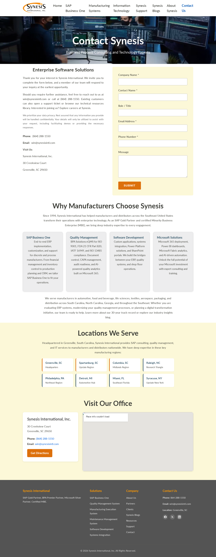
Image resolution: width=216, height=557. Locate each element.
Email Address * (127, 121)
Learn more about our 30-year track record (110, 312)
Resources (131, 520)
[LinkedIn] (179, 517)
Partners (130, 503)
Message (123, 152)
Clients (129, 509)
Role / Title (124, 105)
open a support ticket (47, 103)
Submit (129, 185)
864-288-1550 (178, 497)
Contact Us (187, 8)
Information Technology (121, 8)
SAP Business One (75, 8)
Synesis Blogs (157, 8)
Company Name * (128, 74)
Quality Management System (105, 503)
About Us (131, 497)
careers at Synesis (79, 108)
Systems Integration (100, 534)
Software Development (102, 529)
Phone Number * (128, 136)
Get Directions (40, 453)
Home (57, 6)
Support (130, 526)
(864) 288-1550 (70, 99)
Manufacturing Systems (99, 8)
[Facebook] (165, 517)
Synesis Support (141, 8)
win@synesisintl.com (35, 99)
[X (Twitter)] (172, 517)
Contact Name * (127, 90)
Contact (130, 532)
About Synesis (172, 8)
